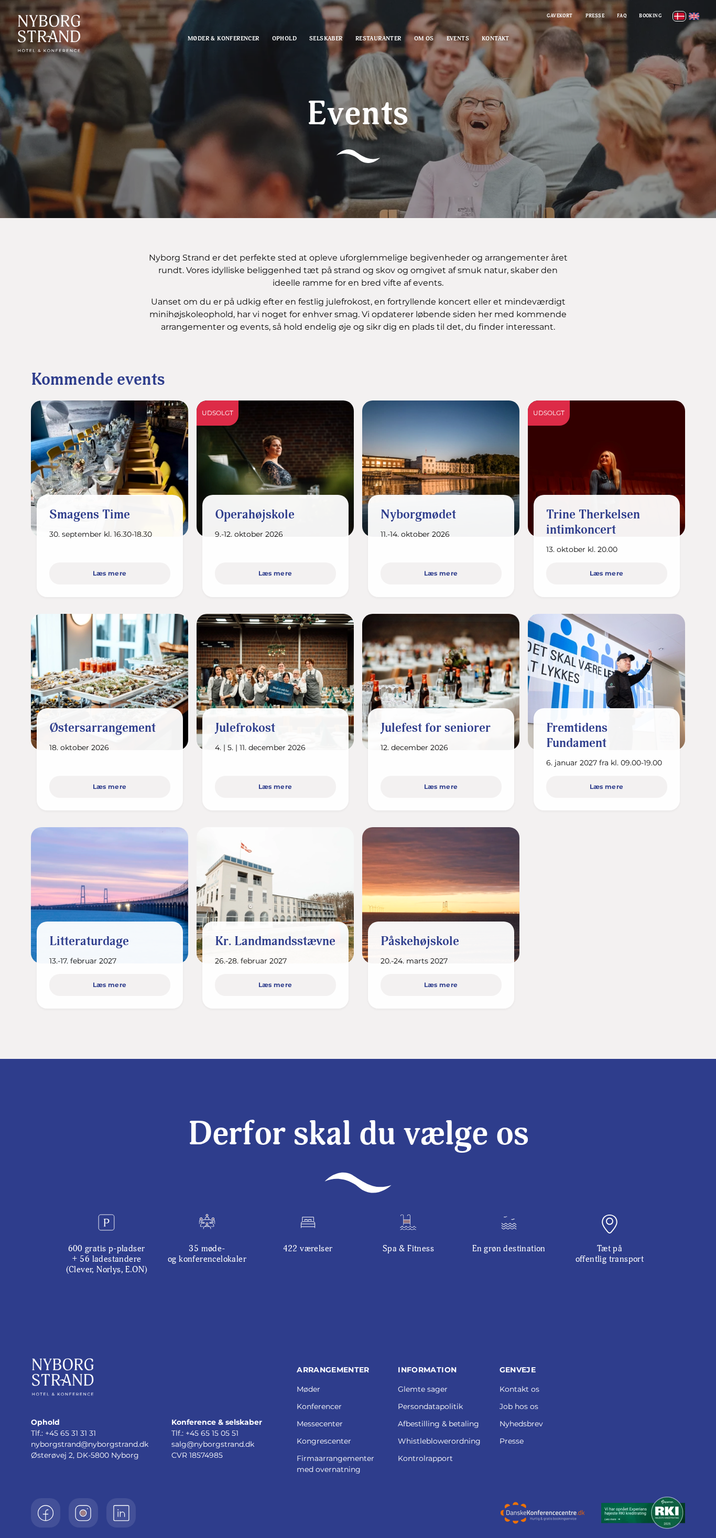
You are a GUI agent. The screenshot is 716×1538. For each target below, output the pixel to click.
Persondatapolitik (430, 1406)
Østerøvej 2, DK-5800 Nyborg (85, 1455)
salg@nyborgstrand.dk (212, 1444)
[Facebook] (45, 1513)
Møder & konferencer (223, 38)
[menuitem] (679, 16)
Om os (424, 38)
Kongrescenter (324, 1441)
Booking (650, 16)
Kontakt (495, 38)
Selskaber (326, 38)
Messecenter (320, 1423)
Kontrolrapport (425, 1458)
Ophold (284, 38)
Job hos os (519, 1406)
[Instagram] (83, 1513)
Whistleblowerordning (439, 1441)
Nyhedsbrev (521, 1423)
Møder (308, 1389)
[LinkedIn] (121, 1513)
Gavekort (559, 16)
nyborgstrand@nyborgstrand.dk (89, 1444)
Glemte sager (423, 1389)
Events (458, 38)
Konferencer (319, 1406)
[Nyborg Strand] (64, 34)
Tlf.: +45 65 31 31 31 (63, 1433)
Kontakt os (519, 1389)
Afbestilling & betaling (438, 1423)
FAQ (621, 16)
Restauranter (378, 38)
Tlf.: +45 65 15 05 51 (204, 1433)
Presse (594, 16)
